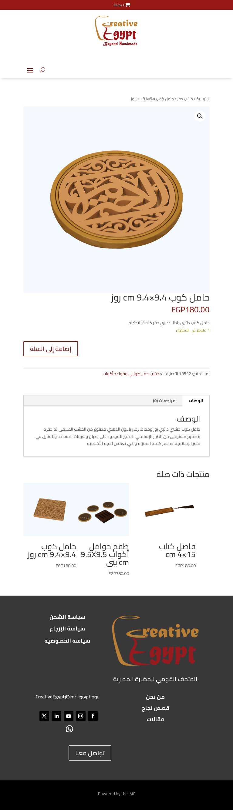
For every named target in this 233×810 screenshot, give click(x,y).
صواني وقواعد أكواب (121, 374)
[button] (199, 116)
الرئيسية (203, 98)
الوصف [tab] (196, 401)
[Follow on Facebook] (93, 716)
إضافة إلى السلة (50, 348)
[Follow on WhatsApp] (69, 729)
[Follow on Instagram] (81, 716)
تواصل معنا (90, 752)
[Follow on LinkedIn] (56, 716)
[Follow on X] (44, 716)
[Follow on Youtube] (68, 716)
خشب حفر (185, 98)
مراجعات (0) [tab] (164, 401)
